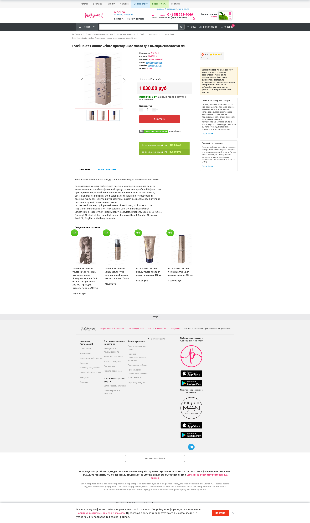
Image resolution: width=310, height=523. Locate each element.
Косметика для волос (113, 356)
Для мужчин (109, 366)
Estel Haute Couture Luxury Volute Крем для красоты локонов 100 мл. (149, 271)
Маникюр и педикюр (113, 361)
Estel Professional (154, 62)
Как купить (84, 377)
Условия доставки (135, 19)
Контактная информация (91, 358)
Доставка (84, 363)
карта (214, 16)
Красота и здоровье (113, 371)
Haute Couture (154, 65)
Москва (119, 12)
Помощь (160, 9)
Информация (171, 9)
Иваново (118, 14)
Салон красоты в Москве (115, 386)
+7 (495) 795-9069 (179, 14)
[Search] (181, 27)
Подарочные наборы (137, 365)
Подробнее (207, 133)
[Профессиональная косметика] (94, 15)
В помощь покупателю (90, 368)
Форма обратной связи (90, 372)
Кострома (128, 14)
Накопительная (209, 14)
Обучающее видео (136, 382)
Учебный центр (158, 339)
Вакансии (84, 382)
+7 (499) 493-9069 (177, 17)
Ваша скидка (85, 353)
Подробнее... (175, 131)
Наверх (155, 317)
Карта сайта (183, 9)
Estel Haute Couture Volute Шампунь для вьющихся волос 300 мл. (180, 271)
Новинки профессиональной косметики (137, 357)
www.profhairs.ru (186, 503)
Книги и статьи (134, 378)
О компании (85, 349)
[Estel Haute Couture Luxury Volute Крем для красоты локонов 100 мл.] (149, 249)
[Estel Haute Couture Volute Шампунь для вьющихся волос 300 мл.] (181, 249)
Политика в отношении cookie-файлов (100, 513)
